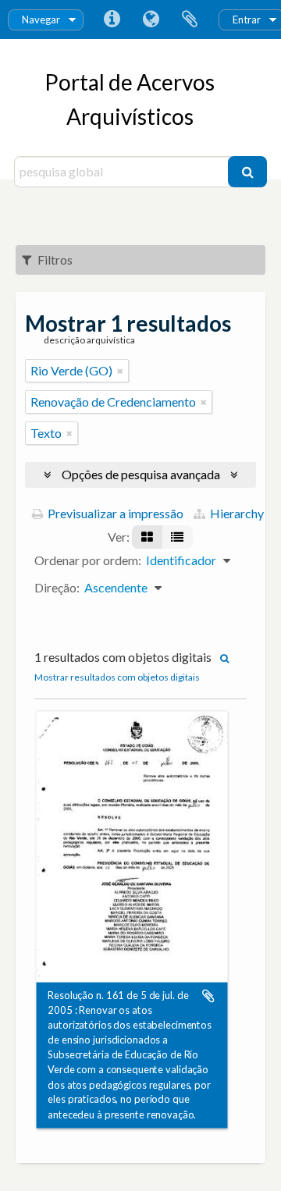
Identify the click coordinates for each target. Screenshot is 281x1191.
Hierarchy (236, 513)
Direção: (57, 587)
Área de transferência (189, 19)
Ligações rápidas (111, 19)
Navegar (41, 19)
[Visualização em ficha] (147, 537)
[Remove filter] (120, 370)
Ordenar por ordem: (87, 560)
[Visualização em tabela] (177, 537)
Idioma (150, 19)
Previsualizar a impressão (114, 513)
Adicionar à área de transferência (208, 996)
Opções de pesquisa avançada (140, 474)
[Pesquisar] (247, 171)
